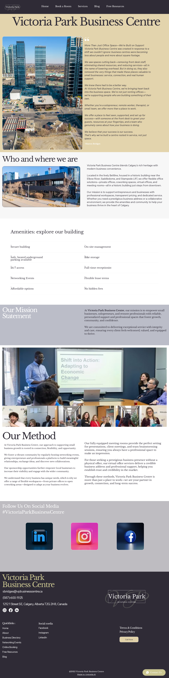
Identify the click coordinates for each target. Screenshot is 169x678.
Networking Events (11, 642)
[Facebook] (11, 610)
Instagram (44, 632)
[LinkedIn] (17, 610)
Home (5, 628)
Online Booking (9, 647)
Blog (4, 656)
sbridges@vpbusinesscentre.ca (22, 591)
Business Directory (11, 637)
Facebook (43, 627)
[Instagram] (5, 610)
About (5, 632)
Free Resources (10, 651)
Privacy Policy (127, 631)
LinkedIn (43, 637)
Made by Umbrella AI (86, 674)
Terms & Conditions (131, 627)
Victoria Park (23, 577)
